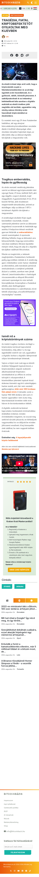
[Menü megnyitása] (35, 3)
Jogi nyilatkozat (9, 804)
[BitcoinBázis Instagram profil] (14, 871)
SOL (27, 8)
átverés (7, 586)
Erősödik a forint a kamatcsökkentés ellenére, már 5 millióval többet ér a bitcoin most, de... (18, 648)
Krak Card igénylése (19, 569)
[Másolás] (27, 55)
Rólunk (6, 818)
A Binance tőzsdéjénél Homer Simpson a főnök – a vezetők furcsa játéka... (16, 663)
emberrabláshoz (26, 232)
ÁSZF (6, 811)
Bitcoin (5, 15)
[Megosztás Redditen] (22, 55)
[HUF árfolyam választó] (35, 8)
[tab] (7, 600)
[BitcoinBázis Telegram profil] (26, 871)
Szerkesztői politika (11, 808)
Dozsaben (20, 612)
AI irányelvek (8, 815)
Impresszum (8, 800)
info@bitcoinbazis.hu (15, 831)
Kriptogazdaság (17, 15)
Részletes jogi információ (10, 449)
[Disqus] (19, 701)
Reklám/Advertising (11, 822)
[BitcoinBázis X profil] (11, 871)
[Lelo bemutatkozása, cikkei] (3, 36)
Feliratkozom (18, 852)
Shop (6, 826)
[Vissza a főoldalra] (11, 2)
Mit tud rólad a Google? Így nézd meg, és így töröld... (18, 619)
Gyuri (19, 638)
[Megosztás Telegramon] (17, 55)
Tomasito (20, 669)
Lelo (7, 37)
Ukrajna (19, 586)
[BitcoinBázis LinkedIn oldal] (22, 871)
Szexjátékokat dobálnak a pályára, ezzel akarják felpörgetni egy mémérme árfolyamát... (19, 632)
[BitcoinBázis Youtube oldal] (19, 871)
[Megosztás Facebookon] (11, 55)
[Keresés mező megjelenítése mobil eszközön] (28, 2)
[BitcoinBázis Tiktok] (30, 871)
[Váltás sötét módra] (32, 3)
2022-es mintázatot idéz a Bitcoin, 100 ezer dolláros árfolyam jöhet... (19, 607)
